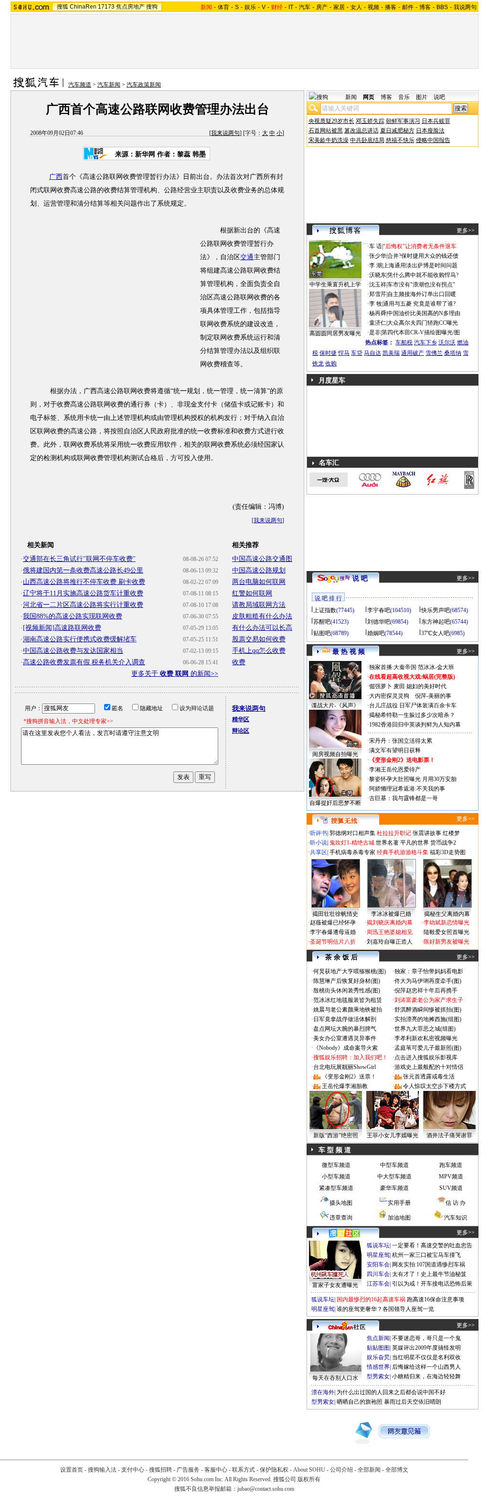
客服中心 (215, 1469)
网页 (368, 97)
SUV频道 (451, 1188)
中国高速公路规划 (259, 570)
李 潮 (375, 265)
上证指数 (324, 610)
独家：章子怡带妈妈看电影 (428, 971)
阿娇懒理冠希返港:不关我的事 (407, 788)
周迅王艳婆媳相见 (390, 932)
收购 (331, 363)
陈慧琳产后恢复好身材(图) (346, 981)
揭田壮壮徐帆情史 (335, 914)
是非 (375, 332)
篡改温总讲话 (361, 130)
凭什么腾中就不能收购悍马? (422, 275)
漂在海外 (322, 1392)
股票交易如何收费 (259, 639)
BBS (442, 7)
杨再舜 (377, 313)
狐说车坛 (378, 1245)
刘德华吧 (378, 621)
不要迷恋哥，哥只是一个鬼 (426, 1338)
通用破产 (412, 353)
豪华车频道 (394, 1188)
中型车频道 (394, 1165)
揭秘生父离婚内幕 (447, 914)
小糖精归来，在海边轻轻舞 (426, 1376)
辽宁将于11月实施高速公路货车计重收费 (83, 593)
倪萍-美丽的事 (433, 696)
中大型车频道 (394, 1176)
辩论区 (240, 730)
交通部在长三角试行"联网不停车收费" (79, 558)
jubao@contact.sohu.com (265, 1488)
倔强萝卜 (380, 686)
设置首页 (71, 1469)
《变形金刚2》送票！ (349, 1076)
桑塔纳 (452, 353)
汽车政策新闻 (144, 84)
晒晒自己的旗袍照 (360, 1401)
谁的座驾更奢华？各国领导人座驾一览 (385, 1309)
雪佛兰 (434, 353)
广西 (56, 176)
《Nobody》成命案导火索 (345, 1048)
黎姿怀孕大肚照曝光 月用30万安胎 (413, 779)
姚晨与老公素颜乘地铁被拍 (347, 1009)
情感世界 (378, 1367)
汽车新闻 (108, 84)
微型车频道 (336, 1165)
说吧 (439, 97)
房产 (322, 7)
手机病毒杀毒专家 (352, 852)
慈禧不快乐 (400, 140)
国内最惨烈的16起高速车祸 (371, 1299)
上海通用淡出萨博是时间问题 (420, 265)
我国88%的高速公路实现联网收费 (72, 616)
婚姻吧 (375, 633)
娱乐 (250, 7)
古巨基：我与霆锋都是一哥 (403, 798)
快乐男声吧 (435, 610)
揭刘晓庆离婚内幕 (390, 922)
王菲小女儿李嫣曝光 (392, 1135)
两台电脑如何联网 (259, 581)
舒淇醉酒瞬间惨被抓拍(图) (427, 1009)
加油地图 (399, 1217)
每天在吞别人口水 (335, 1378)
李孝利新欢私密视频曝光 (425, 1038)
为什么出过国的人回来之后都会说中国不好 (391, 1392)
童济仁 (377, 322)
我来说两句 (225, 133)
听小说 (318, 842)
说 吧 (360, 578)
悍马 (344, 353)
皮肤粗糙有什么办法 (262, 616)
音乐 (404, 97)
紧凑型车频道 (336, 1188)
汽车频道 (79, 84)
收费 (238, 662)
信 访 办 (456, 1202)
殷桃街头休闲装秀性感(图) (346, 990)
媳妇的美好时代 (426, 686)
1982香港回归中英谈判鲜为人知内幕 (415, 724)
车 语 (375, 246)
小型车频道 (336, 1176)
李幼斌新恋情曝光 (446, 922)
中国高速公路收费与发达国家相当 (73, 650)
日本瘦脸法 (430, 130)
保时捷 (328, 353)
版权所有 (309, 1479)
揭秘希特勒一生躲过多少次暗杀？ (412, 715)
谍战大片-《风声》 (335, 705)
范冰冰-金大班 (436, 667)
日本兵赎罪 (436, 121)
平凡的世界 (414, 842)
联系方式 (243, 1469)
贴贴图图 (378, 1347)
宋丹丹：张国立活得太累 (400, 740)
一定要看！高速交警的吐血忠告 (432, 1245)
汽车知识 (455, 1217)
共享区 (318, 852)
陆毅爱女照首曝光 (446, 932)
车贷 (356, 353)
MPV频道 (451, 1176)
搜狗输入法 (102, 1469)
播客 (390, 7)
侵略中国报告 (433, 140)
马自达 (372, 353)
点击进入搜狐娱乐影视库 (425, 1057)
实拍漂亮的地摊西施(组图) (427, 1019)
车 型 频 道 (335, 1150)
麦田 (399, 686)
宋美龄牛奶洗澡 (328, 140)
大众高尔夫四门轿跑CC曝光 (422, 322)
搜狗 (152, 6)
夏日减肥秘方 (397, 130)
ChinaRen (83, 6)
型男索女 (378, 1376)
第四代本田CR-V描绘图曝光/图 (421, 332)
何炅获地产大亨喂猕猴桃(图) (349, 971)
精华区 (240, 719)
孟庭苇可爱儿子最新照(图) (427, 1048)
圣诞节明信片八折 (333, 941)
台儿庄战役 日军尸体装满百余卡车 (413, 705)
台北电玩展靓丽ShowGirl (344, 1067)
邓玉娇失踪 (370, 121)
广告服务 (188, 1469)
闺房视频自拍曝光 (335, 754)
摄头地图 (341, 1202)
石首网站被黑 (325, 130)
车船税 (404, 342)
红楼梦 (451, 833)
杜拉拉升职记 (394, 833)
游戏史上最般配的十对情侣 (428, 1067)
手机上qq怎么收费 (259, 650)
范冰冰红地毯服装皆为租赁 (347, 1000)
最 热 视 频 (348, 651)
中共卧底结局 (367, 140)
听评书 (318, 833)
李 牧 (375, 303)
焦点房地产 (130, 6)
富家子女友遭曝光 (335, 1285)
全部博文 (396, 1469)
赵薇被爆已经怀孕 (333, 922)
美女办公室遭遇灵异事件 (344, 1038)
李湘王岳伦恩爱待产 (395, 769)
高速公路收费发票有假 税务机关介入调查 (84, 662)
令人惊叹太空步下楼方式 (434, 1086)
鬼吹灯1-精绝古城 (352, 842)
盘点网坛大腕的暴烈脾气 (344, 1028)
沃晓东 (377, 275)
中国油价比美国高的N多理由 (423, 313)
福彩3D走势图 (448, 852)
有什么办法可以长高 (262, 627)
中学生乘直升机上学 (335, 284)
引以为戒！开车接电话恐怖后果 (432, 1283)
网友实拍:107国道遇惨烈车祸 (428, 1264)
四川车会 (378, 1274)
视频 (373, 7)
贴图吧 (321, 633)
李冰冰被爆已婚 (391, 914)
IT (290, 7)
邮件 (408, 7)
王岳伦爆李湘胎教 (345, 1086)
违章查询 (341, 1217)
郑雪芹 (377, 294)
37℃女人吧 (435, 633)
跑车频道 (450, 1165)
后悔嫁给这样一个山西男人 (426, 1367)
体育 (223, 7)
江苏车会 (378, 1283)
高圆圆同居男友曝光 (335, 333)
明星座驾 (378, 1255)
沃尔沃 (447, 342)
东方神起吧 (435, 621)
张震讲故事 (427, 833)
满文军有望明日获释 (395, 750)
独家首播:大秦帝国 (392, 667)
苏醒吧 (321, 621)
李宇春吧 (378, 610)
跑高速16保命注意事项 (435, 1299)
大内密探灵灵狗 (389, 696)
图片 (421, 97)
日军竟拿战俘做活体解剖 (344, 1019)
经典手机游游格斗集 (402, 852)
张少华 (377, 256)
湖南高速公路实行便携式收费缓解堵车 (80, 639)
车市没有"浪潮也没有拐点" (421, 284)
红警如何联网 (252, 593)
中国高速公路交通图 (262, 558)
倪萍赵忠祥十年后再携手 (425, 990)
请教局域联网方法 (259, 604)
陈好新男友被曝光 (446, 941)
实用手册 (399, 1202)
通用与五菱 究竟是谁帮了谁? (419, 303)
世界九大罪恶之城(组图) (425, 1028)
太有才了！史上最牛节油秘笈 (429, 1274)
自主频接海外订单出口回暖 (421, 294)
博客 (425, 7)
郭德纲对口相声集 (352, 833)
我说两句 (465, 7)
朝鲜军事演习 (403, 121)
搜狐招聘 (160, 1469)
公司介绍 (341, 1469)
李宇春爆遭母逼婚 (333, 932)
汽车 (304, 7)
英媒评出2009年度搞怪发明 (426, 1347)
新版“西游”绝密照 (335, 1135)
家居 (339, 7)
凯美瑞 (391, 353)
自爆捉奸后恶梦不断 (335, 803)
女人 (356, 7)
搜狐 (62, 6)
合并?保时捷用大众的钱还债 (422, 256)
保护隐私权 (274, 1469)
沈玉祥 (377, 284)
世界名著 (387, 842)
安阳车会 (378, 1264)
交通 (247, 257)
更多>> (466, 230)
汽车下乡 (425, 342)
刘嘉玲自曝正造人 (390, 941)
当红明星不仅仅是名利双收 (426, 1357)
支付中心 (132, 1469)
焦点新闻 (378, 1338)
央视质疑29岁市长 (331, 121)
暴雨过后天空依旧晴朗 (412, 1401)
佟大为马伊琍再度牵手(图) (427, 981)
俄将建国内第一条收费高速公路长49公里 (83, 570)
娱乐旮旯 (378, 1357)
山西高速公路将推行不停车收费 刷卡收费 (84, 581)
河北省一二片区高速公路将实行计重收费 (83, 604)
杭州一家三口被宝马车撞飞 (426, 1255)
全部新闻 (369, 1469)
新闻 (351, 97)
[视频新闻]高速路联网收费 (62, 627)
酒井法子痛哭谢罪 (449, 1135)
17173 (106, 6)
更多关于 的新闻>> (174, 673)
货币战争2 (443, 842)
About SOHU (309, 1469)
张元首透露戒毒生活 (429, 1076)
